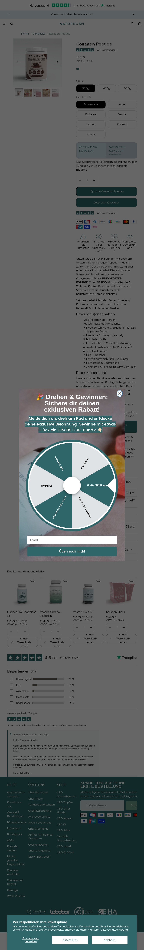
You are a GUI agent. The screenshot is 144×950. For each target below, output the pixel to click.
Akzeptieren (70, 940)
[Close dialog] (120, 393)
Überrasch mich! (72, 551)
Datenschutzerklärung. (114, 929)
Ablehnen (110, 940)
